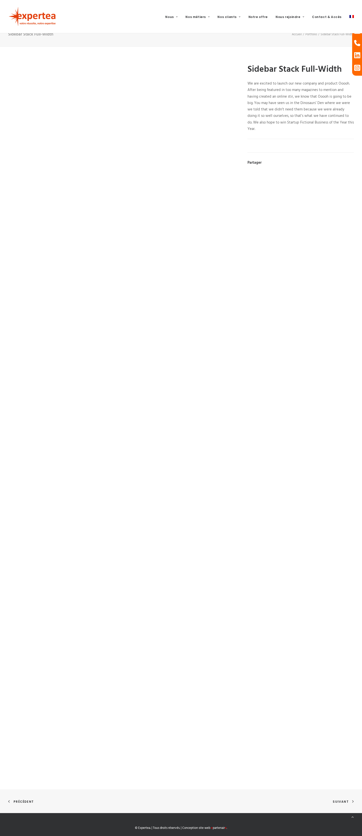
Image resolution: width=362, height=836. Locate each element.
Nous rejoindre (288, 17)
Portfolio (311, 34)
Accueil (297, 34)
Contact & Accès (327, 17)
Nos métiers (195, 17)
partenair (219, 828)
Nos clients (227, 17)
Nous (169, 17)
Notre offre (258, 17)
